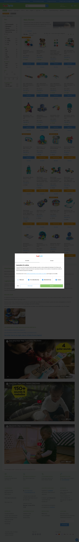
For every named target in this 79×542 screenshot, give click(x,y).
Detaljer (52, 260)
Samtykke (27, 260)
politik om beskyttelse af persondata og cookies (36, 273)
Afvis (18, 285)
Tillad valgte (30, 285)
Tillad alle (52, 285)
